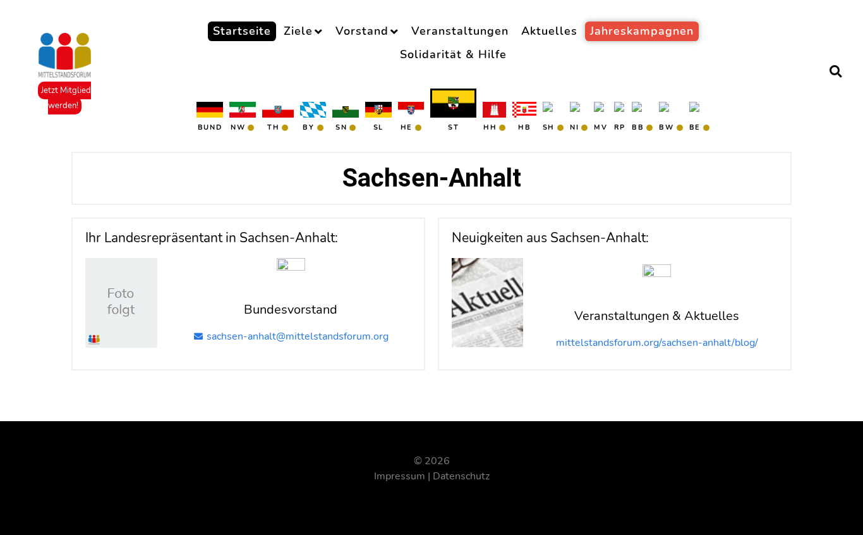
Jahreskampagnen (642, 31)
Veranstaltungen (460, 31)
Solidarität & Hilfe (453, 54)
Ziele (298, 31)
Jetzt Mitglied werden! (66, 98)
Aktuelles (549, 31)
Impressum (399, 476)
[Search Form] (836, 73)
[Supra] (64, 56)
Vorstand (362, 31)
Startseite (242, 31)
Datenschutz (461, 476)
